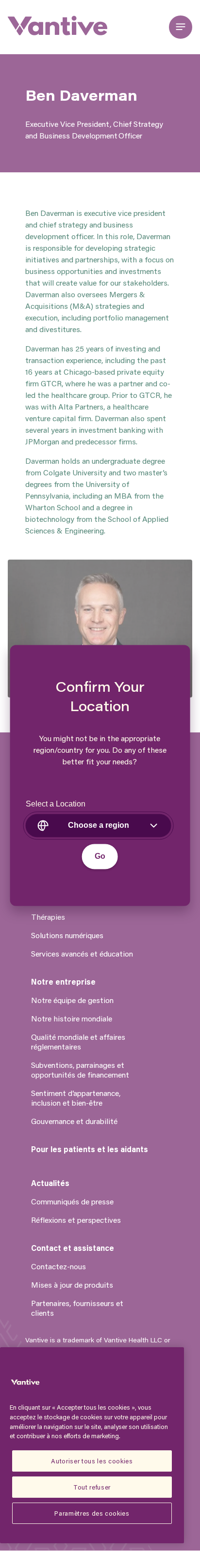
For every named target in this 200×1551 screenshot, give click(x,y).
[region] (92, 1445)
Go (100, 856)
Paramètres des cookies (91, 1513)
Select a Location (55, 804)
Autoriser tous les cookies (92, 1461)
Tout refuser (92, 1487)
